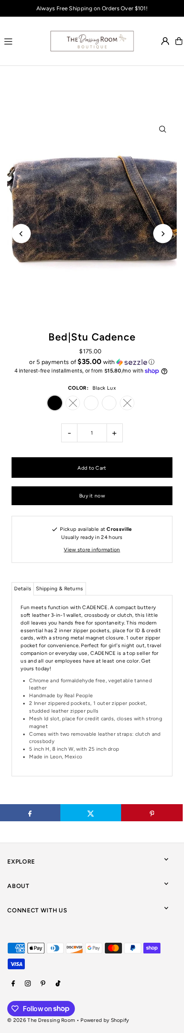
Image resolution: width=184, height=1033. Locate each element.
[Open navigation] (23, 40)
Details (22, 589)
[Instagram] (28, 984)
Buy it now (92, 496)
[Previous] (21, 233)
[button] (92, 362)
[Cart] (178, 41)
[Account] (165, 41)
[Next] (162, 233)
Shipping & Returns (59, 589)
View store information (92, 550)
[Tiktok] (58, 984)
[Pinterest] (43, 984)
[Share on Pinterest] (151, 812)
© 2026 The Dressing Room (41, 1020)
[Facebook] (13, 984)
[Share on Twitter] (91, 812)
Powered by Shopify (104, 1020)
